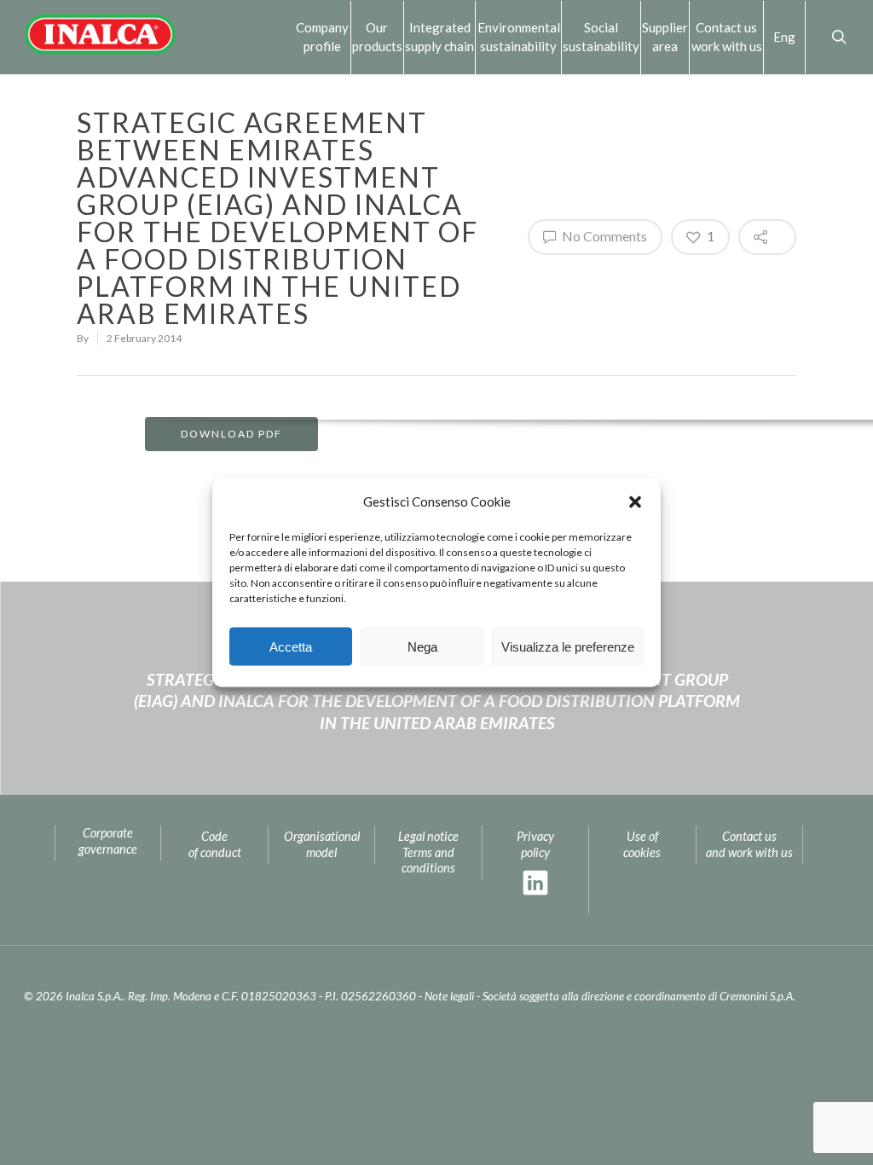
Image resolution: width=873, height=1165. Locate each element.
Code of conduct (214, 844)
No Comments (603, 236)
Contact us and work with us (749, 844)
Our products (377, 37)
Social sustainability (601, 37)
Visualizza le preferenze (567, 646)
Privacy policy (535, 844)
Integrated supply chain (439, 37)
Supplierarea (665, 37)
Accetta (290, 646)
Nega (422, 646)
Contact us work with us (726, 37)
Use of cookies (642, 844)
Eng (784, 36)
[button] (635, 501)
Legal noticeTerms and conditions (428, 852)
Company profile (322, 37)
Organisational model (322, 844)
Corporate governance (107, 841)
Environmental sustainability (518, 37)
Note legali (449, 996)
